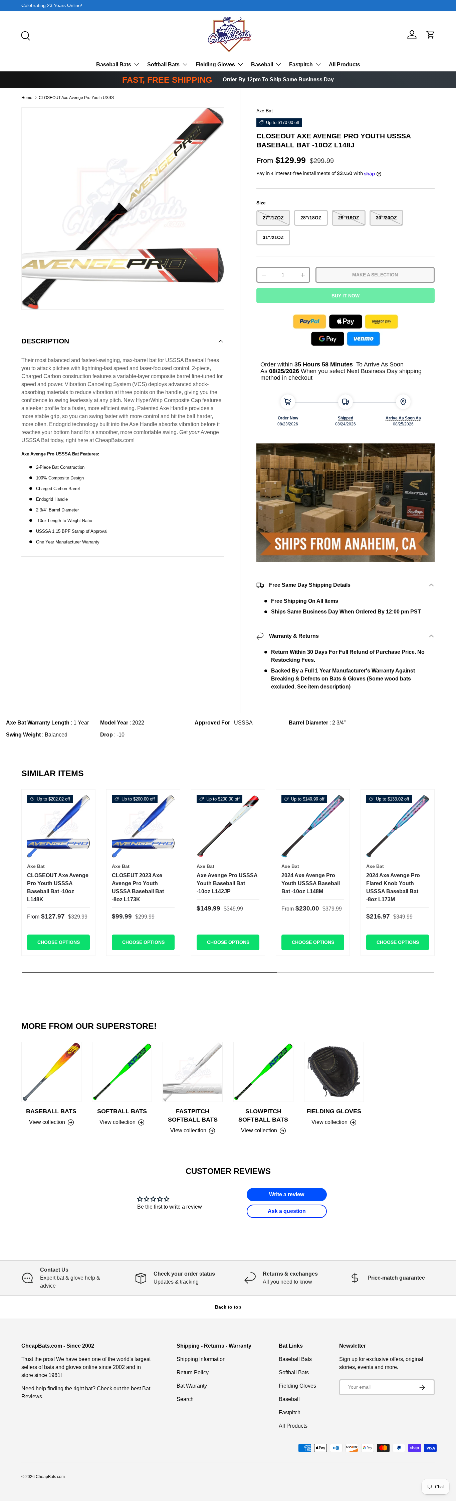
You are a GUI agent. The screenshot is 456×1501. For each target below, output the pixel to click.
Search (185, 1399)
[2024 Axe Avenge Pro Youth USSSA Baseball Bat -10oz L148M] (312, 826)
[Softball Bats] (122, 1072)
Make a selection (375, 274)
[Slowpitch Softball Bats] (263, 1072)
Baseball (262, 64)
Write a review (286, 1194)
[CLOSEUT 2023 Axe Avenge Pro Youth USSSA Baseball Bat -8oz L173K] (143, 826)
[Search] (24, 35)
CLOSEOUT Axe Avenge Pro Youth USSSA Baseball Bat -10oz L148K (57, 887)
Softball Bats (163, 64)
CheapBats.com (50, 1476)
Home (26, 97)
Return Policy (193, 1372)
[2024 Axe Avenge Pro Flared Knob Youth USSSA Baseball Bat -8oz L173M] (397, 826)
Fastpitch (301, 64)
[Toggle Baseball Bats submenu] (137, 64)
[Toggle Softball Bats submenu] (185, 64)
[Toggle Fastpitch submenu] (318, 64)
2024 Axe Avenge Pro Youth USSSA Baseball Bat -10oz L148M (310, 883)
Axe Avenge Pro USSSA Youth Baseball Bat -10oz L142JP (227, 883)
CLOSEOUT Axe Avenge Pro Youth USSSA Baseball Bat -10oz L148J (79, 97)
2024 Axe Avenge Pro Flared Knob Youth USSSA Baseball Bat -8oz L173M (393, 887)
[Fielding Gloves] (334, 1072)
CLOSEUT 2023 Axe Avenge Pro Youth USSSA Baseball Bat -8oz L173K (138, 887)
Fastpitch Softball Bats (193, 1115)
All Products (344, 64)
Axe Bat (264, 110)
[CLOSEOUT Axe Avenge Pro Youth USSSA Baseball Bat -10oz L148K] (58, 826)
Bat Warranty (192, 1386)
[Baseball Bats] (51, 1072)
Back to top (228, 1307)
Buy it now (345, 295)
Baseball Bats (113, 64)
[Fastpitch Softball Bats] (192, 1072)
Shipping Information (201, 1359)
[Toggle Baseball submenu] (278, 64)
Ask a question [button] (287, 1211)
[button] (430, 34)
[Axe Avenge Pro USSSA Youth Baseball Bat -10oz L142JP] (228, 826)
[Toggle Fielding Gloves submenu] (240, 64)
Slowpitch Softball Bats (263, 1115)
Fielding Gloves (215, 64)
